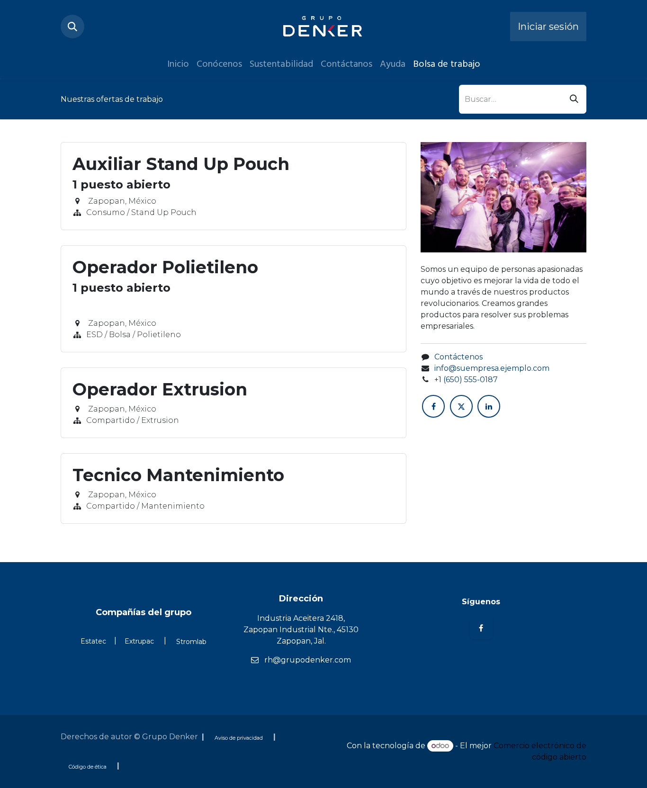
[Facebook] (433, 406)
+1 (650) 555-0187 (466, 379)
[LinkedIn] (488, 406)
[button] (72, 26)
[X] (461, 406)
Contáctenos (458, 356)
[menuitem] (178, 64)
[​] (481, 674)
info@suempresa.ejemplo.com (491, 368)
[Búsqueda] (574, 99)
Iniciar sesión (548, 26)
